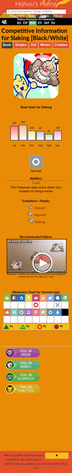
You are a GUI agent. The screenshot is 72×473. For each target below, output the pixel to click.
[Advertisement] (36, 435)
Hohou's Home (36, 4)
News (44, 16)
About (58, 16)
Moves (45, 44)
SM (46, 23)
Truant (36, 183)
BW (33, 23)
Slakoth (40, 208)
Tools (32, 16)
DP (25, 23)
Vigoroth (40, 215)
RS (19, 23)
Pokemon (17, 16)
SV (53, 23)
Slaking (40, 222)
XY (40, 23)
